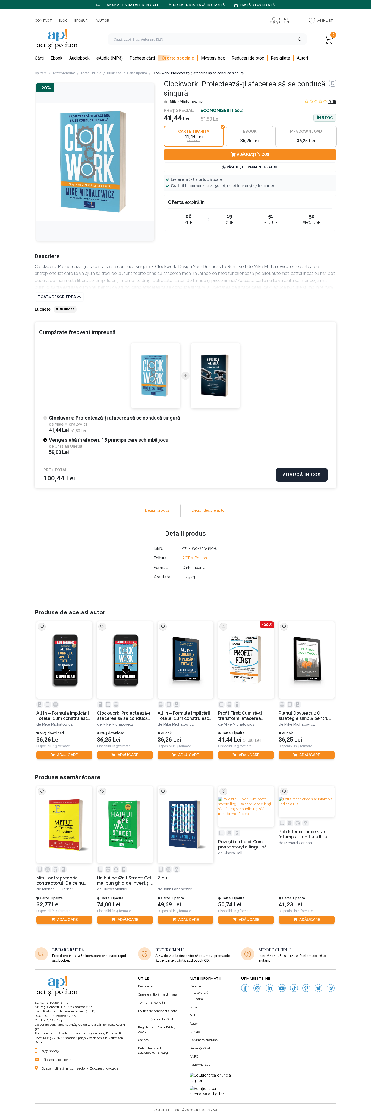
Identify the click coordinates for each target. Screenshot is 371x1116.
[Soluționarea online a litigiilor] (211, 1078)
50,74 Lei (229, 904)
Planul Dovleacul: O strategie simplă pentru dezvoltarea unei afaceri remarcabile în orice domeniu (305, 716)
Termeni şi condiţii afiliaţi (156, 1019)
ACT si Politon (194, 558)
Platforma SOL (200, 1065)
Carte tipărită (137, 73)
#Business (65, 309)
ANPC (194, 1056)
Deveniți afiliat (200, 1048)
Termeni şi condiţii (151, 1003)
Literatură (201, 992)
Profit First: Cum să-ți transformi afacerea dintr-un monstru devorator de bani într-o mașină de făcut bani (244, 716)
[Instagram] (257, 988)
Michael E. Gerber (57, 889)
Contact (195, 1032)
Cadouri (195, 986)
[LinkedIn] (269, 988)
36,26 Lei (48, 740)
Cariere (143, 1040)
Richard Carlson (298, 843)
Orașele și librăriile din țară (157, 994)
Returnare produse (204, 1040)
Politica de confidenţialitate (157, 1011)
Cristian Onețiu (68, 446)
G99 (214, 1110)
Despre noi (146, 986)
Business (114, 73)
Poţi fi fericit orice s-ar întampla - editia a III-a (303, 834)
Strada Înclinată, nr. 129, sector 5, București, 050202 (80, 1068)
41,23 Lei (290, 904)
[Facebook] (245, 988)
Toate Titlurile (91, 73)
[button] (300, 39)
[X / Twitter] (318, 988)
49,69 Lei (169, 904)
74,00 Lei (108, 904)
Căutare (41, 73)
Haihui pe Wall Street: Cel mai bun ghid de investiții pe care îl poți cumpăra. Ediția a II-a (124, 880)
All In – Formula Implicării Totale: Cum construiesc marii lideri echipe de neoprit (62, 716)
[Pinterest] (306, 988)
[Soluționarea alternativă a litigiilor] (211, 1091)
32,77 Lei (48, 904)
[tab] (157, 510)
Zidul (163, 878)
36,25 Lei (108, 740)
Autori (194, 1023)
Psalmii (199, 999)
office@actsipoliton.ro (57, 1060)
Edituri (194, 1015)
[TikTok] (294, 988)
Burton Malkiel (115, 889)
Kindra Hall (233, 853)
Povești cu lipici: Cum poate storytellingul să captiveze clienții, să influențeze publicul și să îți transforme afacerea (244, 844)
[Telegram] (331, 988)
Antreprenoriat (63, 73)
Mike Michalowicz (186, 102)
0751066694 (51, 1051)
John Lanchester (177, 889)
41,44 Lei (229, 740)
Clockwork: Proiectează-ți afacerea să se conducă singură (124, 716)
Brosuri (195, 1007)
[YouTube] (282, 988)
